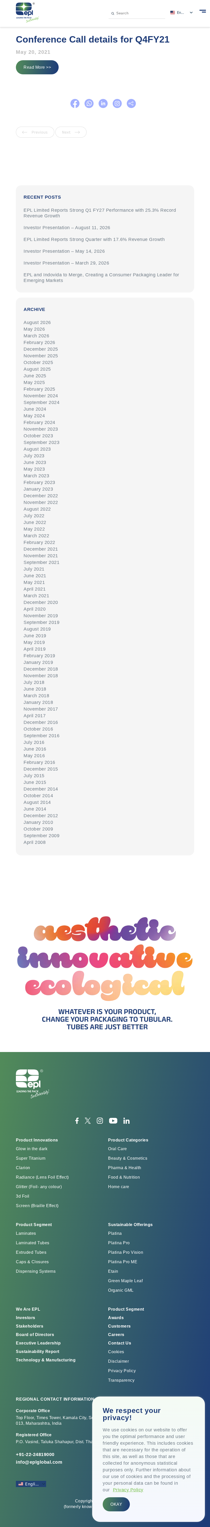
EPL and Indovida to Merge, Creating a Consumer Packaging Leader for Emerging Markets (101, 277)
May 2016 (34, 755)
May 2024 (34, 415)
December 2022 (41, 495)
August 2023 (37, 449)
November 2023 (41, 429)
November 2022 (41, 502)
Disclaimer (118, 1361)
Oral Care (117, 1149)
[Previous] (35, 136)
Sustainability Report (37, 1351)
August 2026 (37, 322)
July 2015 (34, 775)
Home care (118, 1187)
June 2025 (35, 375)
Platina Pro (119, 1243)
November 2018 (41, 675)
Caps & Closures (32, 1262)
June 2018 (35, 689)
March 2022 (36, 535)
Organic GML (121, 1290)
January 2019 (38, 662)
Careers (116, 1334)
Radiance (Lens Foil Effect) (42, 1177)
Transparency (121, 1380)
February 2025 (39, 389)
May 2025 (34, 382)
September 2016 (41, 735)
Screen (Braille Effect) (37, 1206)
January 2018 (38, 702)
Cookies (116, 1352)
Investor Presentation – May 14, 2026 (64, 251)
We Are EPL (28, 1309)
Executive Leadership (38, 1343)
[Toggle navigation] (203, 10)
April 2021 (35, 589)
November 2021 (41, 555)
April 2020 (35, 609)
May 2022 (34, 529)
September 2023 (41, 442)
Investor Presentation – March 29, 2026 (66, 263)
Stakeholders (29, 1326)
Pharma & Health (124, 1168)
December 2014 (41, 789)
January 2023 (38, 489)
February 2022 (39, 542)
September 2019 (41, 622)
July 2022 (34, 515)
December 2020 (41, 602)
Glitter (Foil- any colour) (39, 1187)
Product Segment (126, 1309)
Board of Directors (35, 1334)
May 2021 (34, 582)
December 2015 (41, 769)
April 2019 (35, 649)
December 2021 (41, 549)
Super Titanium (30, 1158)
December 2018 (41, 669)
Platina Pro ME (122, 1262)
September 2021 (41, 562)
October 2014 (38, 795)
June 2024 (35, 409)
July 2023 (34, 455)
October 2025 (38, 362)
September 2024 (41, 402)
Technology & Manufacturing (46, 1360)
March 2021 (36, 595)
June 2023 (35, 462)
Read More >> (37, 67)
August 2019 (37, 629)
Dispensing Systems (36, 1271)
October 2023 (38, 435)
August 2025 (37, 369)
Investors (25, 1318)
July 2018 (34, 682)
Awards (116, 1318)
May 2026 (34, 329)
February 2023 (39, 482)
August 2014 (37, 802)
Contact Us (119, 1343)
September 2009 (41, 835)
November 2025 (41, 355)
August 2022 (37, 509)
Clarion (23, 1168)
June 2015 (35, 782)
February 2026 (39, 342)
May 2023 (34, 469)
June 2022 (35, 522)
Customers (119, 1326)
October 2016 (38, 729)
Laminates (26, 1233)
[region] (148, 1459)
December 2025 (41, 349)
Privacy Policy (128, 1489)
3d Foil (22, 1196)
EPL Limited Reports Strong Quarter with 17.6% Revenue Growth (94, 239)
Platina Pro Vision (125, 1252)
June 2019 (35, 635)
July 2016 (34, 742)
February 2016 (39, 762)
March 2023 (36, 475)
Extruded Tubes (31, 1252)
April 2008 (35, 842)
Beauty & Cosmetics (127, 1158)
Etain (113, 1271)
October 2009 (38, 829)
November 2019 (41, 615)
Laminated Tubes (32, 1243)
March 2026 (36, 335)
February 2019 (39, 655)
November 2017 (41, 709)
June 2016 (35, 749)
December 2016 (41, 722)
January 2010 (38, 822)
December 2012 (41, 815)
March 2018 (36, 695)
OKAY (116, 1504)
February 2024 (39, 422)
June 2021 (35, 575)
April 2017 (35, 715)
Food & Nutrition (124, 1177)
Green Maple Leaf (125, 1281)
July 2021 (34, 569)
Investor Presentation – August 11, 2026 (67, 227)
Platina (115, 1233)
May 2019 (34, 642)
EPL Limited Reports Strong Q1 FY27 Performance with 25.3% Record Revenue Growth (100, 213)
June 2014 (35, 809)
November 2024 (41, 395)
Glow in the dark (31, 1149)
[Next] (71, 136)
